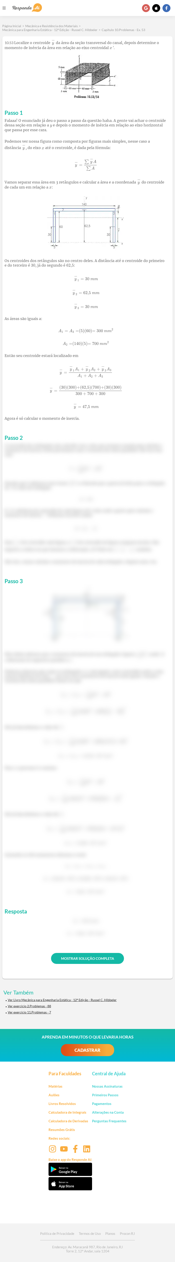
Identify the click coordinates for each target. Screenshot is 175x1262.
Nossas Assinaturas (107, 1086)
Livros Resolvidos (62, 1104)
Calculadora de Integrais (67, 1112)
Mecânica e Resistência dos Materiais (51, 26)
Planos (110, 1233)
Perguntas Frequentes (109, 1121)
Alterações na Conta (108, 1112)
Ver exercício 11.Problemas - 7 (29, 1012)
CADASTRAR (87, 1050)
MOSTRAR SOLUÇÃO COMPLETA (87, 958)
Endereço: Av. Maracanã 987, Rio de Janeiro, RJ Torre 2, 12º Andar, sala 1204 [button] (87, 1249)
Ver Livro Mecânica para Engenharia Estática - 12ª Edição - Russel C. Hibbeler (62, 1000)
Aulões (54, 1095)
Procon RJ (127, 1233)
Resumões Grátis (62, 1130)
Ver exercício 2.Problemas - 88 (29, 1006)
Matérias (55, 1086)
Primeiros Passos (105, 1095)
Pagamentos (101, 1104)
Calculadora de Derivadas (68, 1121)
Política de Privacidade (57, 1233)
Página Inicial (11, 26)
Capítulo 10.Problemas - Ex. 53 (123, 30)
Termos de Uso (90, 1233)
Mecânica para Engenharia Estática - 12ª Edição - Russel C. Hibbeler (50, 30)
